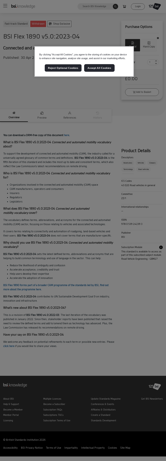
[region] (84, 61)
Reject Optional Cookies (63, 68)
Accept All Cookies (99, 68)
